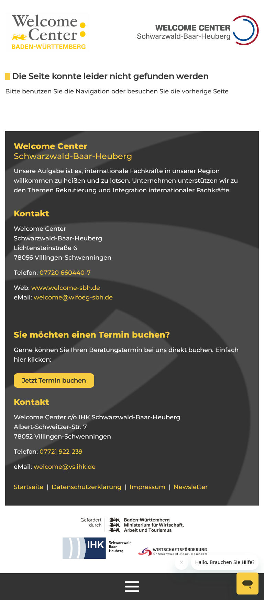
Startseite (28, 487)
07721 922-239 (60, 451)
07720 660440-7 (64, 272)
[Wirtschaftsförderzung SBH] (170, 550)
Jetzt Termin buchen (54, 380)
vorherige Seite (205, 91)
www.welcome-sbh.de (65, 288)
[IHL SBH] (95, 550)
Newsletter (191, 487)
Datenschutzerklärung (86, 487)
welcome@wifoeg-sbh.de (72, 297)
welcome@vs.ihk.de (64, 467)
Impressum (147, 487)
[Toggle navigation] (132, 587)
